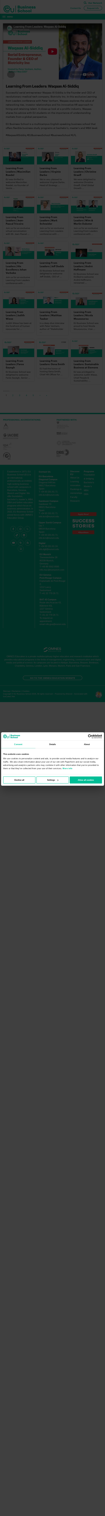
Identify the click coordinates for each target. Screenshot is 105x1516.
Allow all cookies (86, 780)
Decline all (19, 780)
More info (67, 768)
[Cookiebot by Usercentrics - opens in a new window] (90, 736)
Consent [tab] (18, 744)
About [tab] (87, 744)
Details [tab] (52, 744)
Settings (51, 780)
